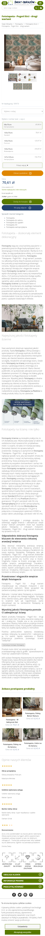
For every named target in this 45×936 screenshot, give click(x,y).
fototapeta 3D (11, 225)
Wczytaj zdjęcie (20, 207)
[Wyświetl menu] (5, 3)
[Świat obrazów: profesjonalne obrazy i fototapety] (23, 3)
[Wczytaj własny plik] (41, 8)
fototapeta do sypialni (14, 222)
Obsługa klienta (11, 874)
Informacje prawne (13, 880)
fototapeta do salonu (14, 220)
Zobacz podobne (20, 173)
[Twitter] (20, 895)
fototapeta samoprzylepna (16, 227)
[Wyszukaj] (36, 8)
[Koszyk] (40, 3)
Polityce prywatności (20, 917)
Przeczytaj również (13, 887)
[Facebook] (14, 895)
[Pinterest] (31, 895)
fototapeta (10, 218)
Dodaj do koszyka (20, 201)
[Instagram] (25, 895)
